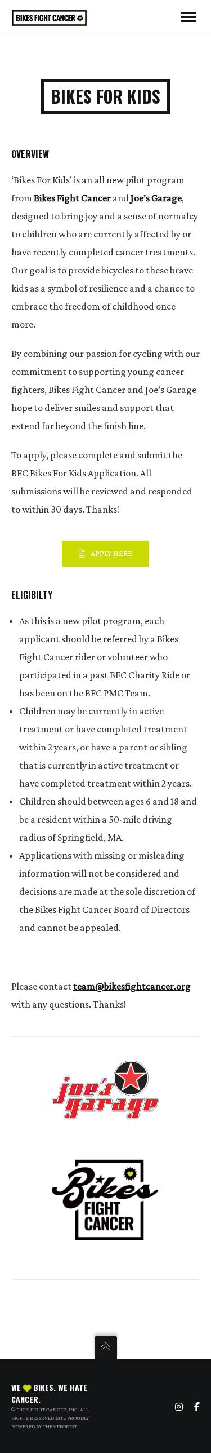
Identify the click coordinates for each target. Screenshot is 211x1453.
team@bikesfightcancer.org (132, 986)
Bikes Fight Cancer (72, 198)
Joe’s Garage (156, 198)
